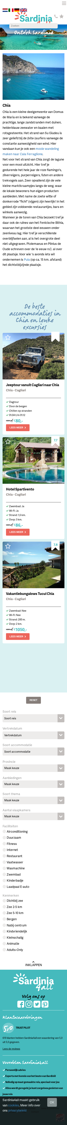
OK (52, 1102)
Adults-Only (15, 949)
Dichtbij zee (15, 900)
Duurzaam (14, 837)
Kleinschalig (15, 937)
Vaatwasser (15, 862)
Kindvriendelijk (17, 931)
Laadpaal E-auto (18, 886)
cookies (13, 1105)
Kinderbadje (15, 880)
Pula (27, 259)
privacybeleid (17, 1110)
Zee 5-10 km (15, 913)
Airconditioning (17, 831)
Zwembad (14, 874)
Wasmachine (16, 868)
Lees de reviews (11, 1048)
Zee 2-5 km (14, 907)
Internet (12, 849)
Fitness (12, 843)
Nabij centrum (17, 925)
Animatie (13, 943)
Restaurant (14, 856)
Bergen (12, 919)
